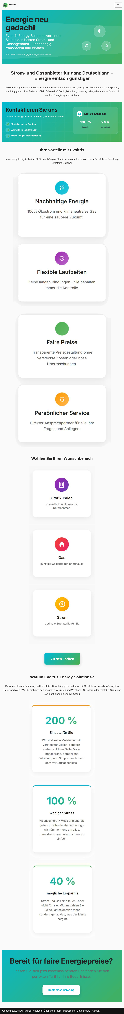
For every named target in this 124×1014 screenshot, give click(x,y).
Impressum (69, 1010)
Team (58, 1010)
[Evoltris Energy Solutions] (11, 5)
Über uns (49, 1010)
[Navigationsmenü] (118, 5)
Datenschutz (83, 1010)
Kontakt (96, 1010)
